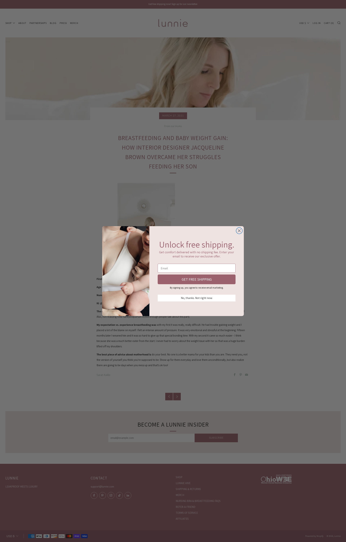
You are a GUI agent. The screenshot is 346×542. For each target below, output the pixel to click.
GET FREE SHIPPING (197, 279)
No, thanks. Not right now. (196, 298)
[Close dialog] (239, 231)
